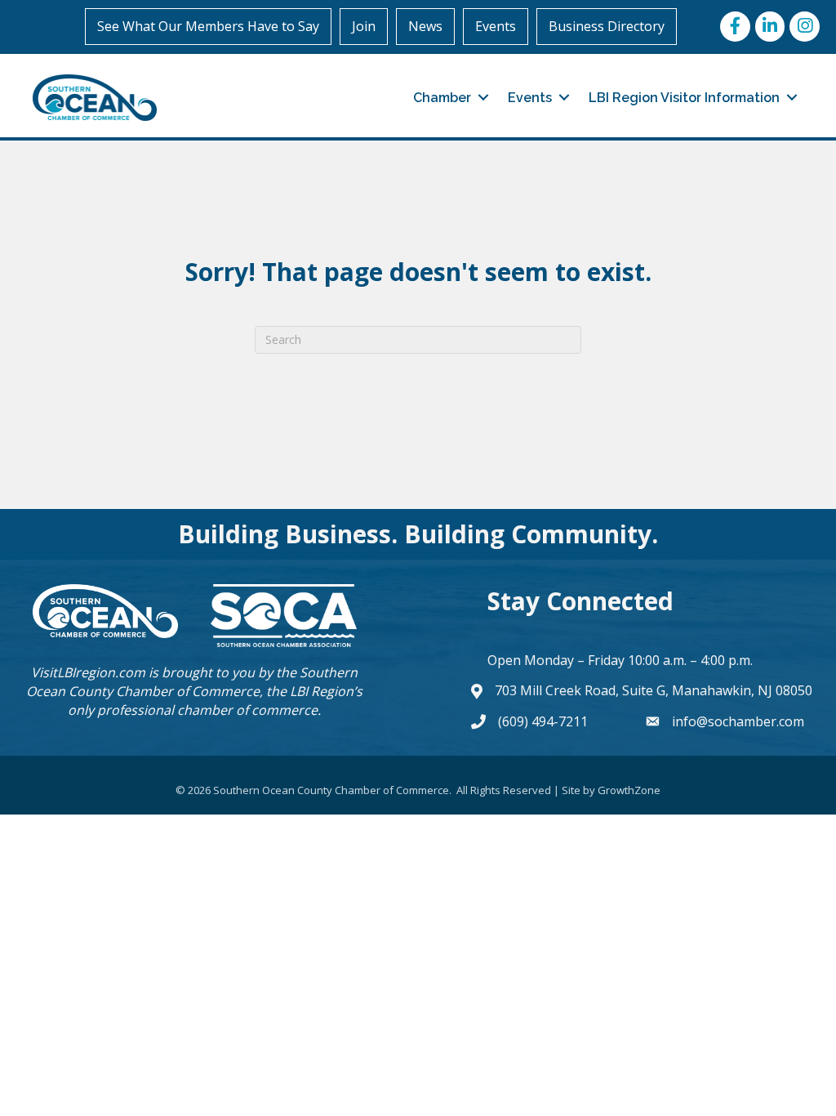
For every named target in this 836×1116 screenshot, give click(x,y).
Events (495, 26)
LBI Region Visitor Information (684, 97)
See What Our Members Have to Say (208, 26)
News (425, 26)
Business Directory (607, 26)
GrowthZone (629, 790)
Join (364, 26)
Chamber (442, 97)
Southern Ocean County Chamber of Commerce (192, 681)
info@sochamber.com (738, 721)
